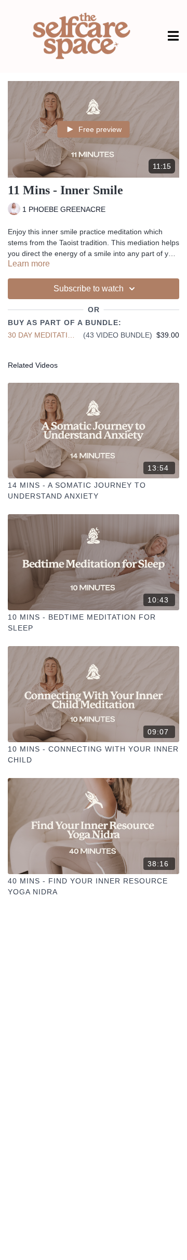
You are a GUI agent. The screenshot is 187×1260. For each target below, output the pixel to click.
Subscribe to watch (89, 288)
